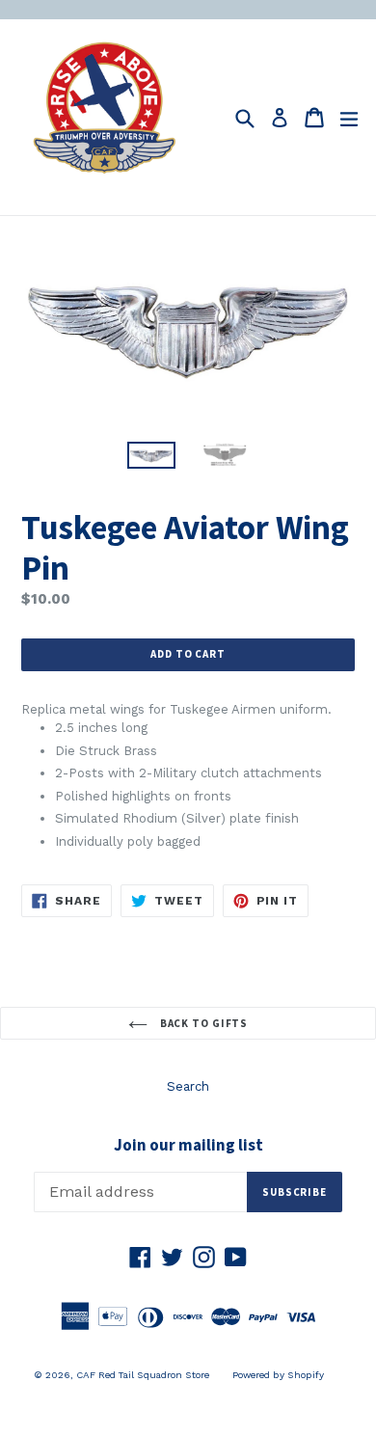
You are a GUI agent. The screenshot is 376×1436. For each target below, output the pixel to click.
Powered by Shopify (278, 1374)
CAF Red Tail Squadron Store (142, 1374)
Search (188, 1086)
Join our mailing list (188, 1144)
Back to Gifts (202, 1023)
